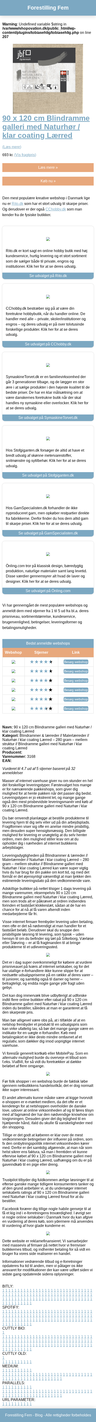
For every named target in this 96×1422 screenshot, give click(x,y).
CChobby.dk (55, 209)
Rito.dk (17, 204)
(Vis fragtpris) (25, 155)
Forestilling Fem (48, 8)
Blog (39, 1415)
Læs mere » (48, 167)
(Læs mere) (11, 147)
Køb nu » (48, 181)
